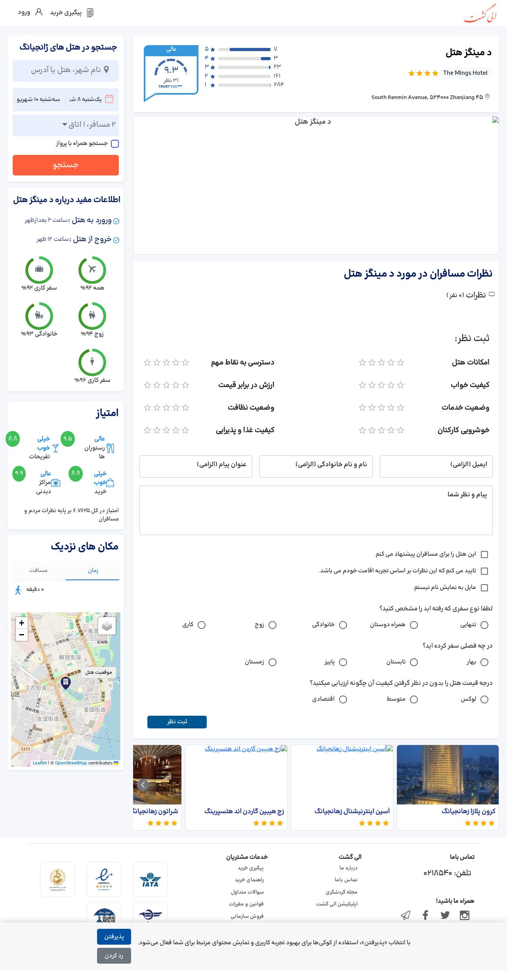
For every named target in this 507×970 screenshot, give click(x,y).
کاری (187, 624)
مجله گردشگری (342, 892)
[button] (65, 683)
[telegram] (406, 916)
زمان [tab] (93, 570)
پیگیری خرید (251, 868)
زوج (259, 624)
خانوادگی (323, 624)
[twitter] (445, 916)
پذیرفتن (114, 936)
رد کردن (114, 955)
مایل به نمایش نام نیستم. (444, 587)
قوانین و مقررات (246, 904)
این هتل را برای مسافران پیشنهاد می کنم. (425, 554)
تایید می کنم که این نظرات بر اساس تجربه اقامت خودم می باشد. (397, 571)
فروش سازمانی (247, 916)
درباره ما (348, 868)
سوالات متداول (247, 892)
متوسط (396, 699)
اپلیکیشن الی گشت (337, 904)
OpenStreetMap (71, 763)
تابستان (396, 662)
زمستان (254, 662)
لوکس (468, 699)
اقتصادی (323, 699)
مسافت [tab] (38, 570)
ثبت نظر (177, 721)
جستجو (66, 165)
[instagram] (464, 916)
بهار (471, 662)
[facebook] (425, 916)
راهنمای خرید (249, 880)
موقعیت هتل (98, 672)
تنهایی (468, 624)
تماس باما (346, 880)
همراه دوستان (388, 624)
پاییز (329, 662)
